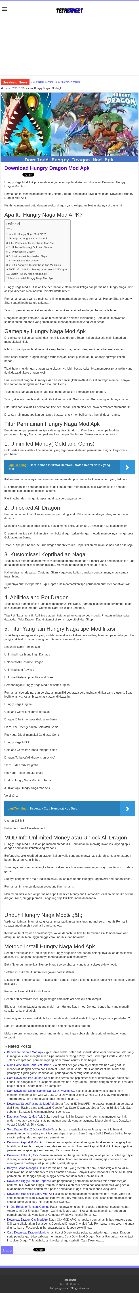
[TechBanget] (69, 10)
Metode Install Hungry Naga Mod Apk (31, 278)
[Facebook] (64, 1284)
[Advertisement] (69, 46)
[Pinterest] (71, 1284)
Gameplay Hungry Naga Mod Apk (28, 238)
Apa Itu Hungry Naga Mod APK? (27, 234)
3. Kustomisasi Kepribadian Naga (28, 256)
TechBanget (69, 1279)
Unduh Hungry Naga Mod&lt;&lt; (28, 273)
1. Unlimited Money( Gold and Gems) (30, 247)
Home (6, 88)
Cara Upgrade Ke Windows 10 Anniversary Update (55, 81)
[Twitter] (67, 1284)
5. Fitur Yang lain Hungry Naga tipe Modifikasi (35, 264)
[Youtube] (74, 1284)
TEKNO (16, 88)
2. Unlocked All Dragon (22, 251)
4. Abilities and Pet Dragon (24, 260)
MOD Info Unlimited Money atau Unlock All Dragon (38, 269)
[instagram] (78, 1284)
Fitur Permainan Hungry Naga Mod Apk (31, 242)
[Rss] (60, 1284)
